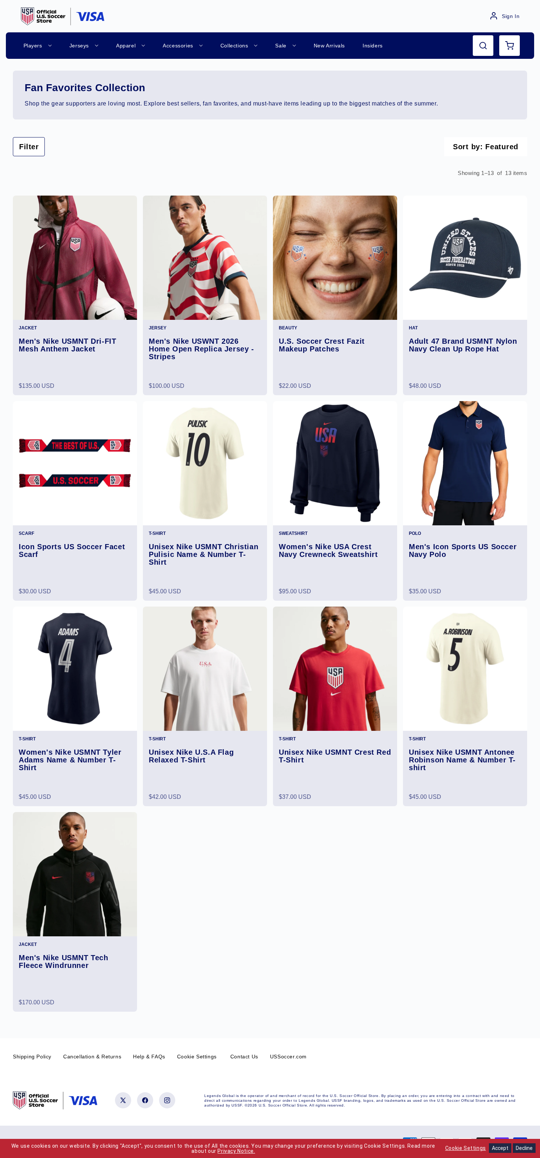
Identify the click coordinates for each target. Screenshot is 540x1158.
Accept (500, 1148)
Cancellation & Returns (92, 1056)
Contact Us (244, 1056)
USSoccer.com (288, 1056)
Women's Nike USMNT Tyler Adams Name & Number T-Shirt (70, 760)
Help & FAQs (149, 1056)
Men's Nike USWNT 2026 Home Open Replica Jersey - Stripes (201, 349)
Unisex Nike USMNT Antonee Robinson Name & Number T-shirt (462, 760)
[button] (483, 45)
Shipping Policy (32, 1056)
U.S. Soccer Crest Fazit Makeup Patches (322, 345)
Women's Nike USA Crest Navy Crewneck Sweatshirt (328, 550)
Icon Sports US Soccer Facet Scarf (72, 550)
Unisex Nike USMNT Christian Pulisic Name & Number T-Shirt (203, 554)
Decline (524, 1148)
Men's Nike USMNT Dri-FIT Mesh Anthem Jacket (67, 345)
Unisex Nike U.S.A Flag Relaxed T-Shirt (191, 756)
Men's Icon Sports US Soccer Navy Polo (462, 550)
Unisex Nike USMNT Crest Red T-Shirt (335, 756)
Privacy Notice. (236, 1151)
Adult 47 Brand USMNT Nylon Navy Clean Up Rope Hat (463, 345)
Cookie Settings (197, 1056)
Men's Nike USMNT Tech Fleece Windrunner (63, 961)
